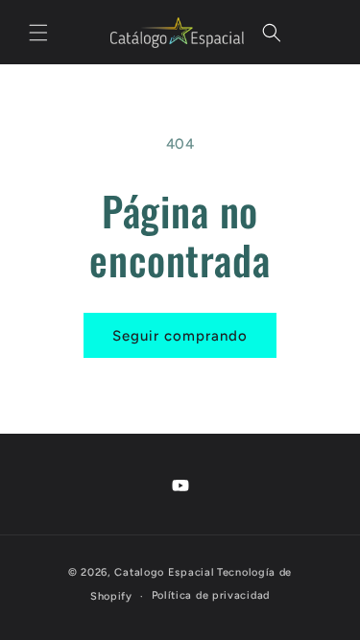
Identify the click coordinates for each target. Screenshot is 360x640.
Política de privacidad (211, 595)
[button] (38, 33)
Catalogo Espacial (164, 572)
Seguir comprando (180, 335)
